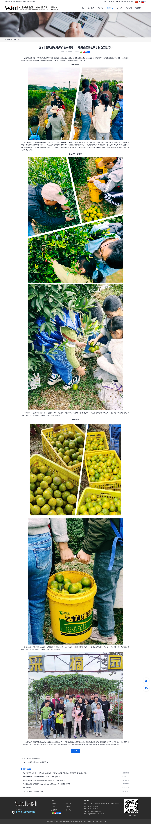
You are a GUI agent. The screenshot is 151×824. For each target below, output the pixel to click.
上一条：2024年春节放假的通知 (31, 758)
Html (101, 821)
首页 (83, 8)
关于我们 (91, 8)
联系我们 (138, 8)
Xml (105, 821)
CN (139, 1)
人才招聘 (129, 8)
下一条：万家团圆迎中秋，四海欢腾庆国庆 (34, 762)
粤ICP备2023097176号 (91, 821)
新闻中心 (110, 8)
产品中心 (100, 8)
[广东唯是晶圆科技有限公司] (32, 12)
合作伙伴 (119, 8)
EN (145, 1)
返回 (75, 751)
